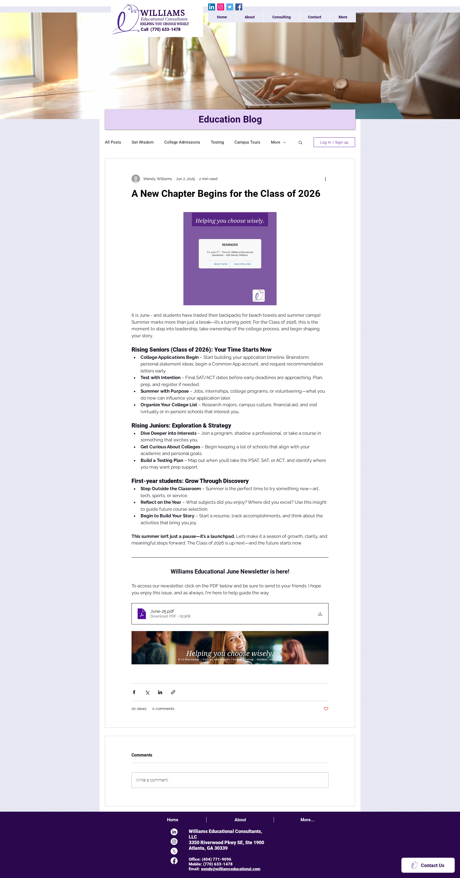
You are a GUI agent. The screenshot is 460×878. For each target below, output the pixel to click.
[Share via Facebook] (134, 692)
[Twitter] (229, 6)
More (275, 142)
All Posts (113, 142)
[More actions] (325, 179)
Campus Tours (247, 142)
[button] (300, 142)
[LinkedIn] (211, 6)
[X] (174, 851)
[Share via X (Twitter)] (147, 692)
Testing (217, 142)
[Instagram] (220, 6)
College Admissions (182, 142)
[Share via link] (173, 692)
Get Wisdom (143, 142)
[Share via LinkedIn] (160, 692)
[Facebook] (238, 6)
